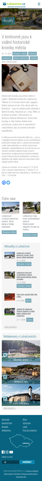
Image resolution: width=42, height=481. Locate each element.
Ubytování (5, 419)
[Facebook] (4, 183)
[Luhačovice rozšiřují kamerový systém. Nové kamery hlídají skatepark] (10, 208)
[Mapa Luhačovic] (21, 441)
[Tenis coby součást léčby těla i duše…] (9, 297)
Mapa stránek (8, 474)
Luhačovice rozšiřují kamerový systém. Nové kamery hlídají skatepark (10, 221)
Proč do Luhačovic (30, 430)
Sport (28, 300)
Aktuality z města (19, 53)
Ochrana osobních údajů (29, 474)
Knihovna (32, 53)
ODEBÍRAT (27, 462)
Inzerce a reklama (32, 471)
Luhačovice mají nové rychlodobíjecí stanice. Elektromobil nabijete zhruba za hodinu (31, 223)
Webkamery (6, 430)
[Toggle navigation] (38, 4)
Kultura (29, 320)
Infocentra (27, 423)
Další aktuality (10, 326)
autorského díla (21, 477)
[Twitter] (8, 183)
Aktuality (8, 20)
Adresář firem (7, 423)
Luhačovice (7, 58)
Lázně (25, 427)
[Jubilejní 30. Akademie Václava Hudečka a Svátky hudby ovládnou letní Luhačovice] (9, 311)
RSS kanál (17, 474)
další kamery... (9, 408)
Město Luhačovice (21, 58)
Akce (25, 419)
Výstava (34, 58)
